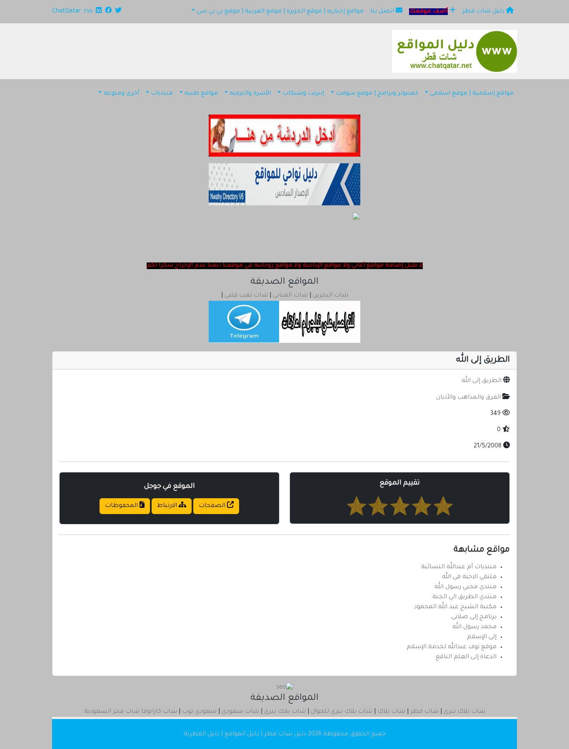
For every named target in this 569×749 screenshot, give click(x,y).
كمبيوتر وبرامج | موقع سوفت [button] (377, 93)
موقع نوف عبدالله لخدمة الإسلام (452, 647)
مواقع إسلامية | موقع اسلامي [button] (472, 93)
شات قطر (424, 712)
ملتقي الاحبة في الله (469, 577)
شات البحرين (330, 295)
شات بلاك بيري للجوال (341, 712)
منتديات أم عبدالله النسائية (459, 567)
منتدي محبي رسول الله (465, 587)
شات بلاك (391, 712)
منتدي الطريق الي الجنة (464, 597)
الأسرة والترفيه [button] (250, 93)
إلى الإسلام (482, 637)
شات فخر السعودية (112, 712)
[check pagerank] (284, 688)
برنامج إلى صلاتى (474, 617)
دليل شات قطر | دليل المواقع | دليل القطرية (245, 734)
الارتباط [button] (168, 506)
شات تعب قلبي (246, 295)
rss (88, 11)
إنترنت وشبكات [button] (303, 93)
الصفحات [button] (213, 506)
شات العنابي (290, 295)
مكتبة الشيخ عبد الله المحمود (455, 607)
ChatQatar (66, 11)
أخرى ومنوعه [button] (121, 93)
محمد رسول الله (474, 627)
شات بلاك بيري (464, 712)
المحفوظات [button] (122, 506)
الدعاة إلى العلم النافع (466, 657)
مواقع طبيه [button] (201, 93)
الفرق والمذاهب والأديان (468, 397)
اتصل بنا (383, 11)
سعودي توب (199, 712)
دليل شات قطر (484, 11)
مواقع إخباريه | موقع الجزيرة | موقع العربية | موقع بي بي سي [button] (280, 11)
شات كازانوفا (159, 712)
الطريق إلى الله (482, 381)
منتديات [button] (162, 93)
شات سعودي (240, 712)
